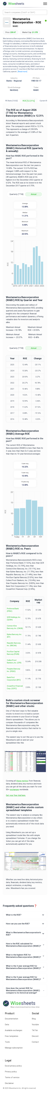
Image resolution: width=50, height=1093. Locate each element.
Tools (7, 1042)
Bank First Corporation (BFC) (14, 678)
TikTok (35, 1030)
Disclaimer (9, 1083)
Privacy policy (11, 1071)
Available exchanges (13, 1030)
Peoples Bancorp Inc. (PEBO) (13, 670)
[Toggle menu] (45, 3)
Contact (35, 1042)
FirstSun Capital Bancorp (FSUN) (13, 653)
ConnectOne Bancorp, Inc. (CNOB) (15, 627)
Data (7, 1024)
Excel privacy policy (13, 1066)
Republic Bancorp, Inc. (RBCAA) (14, 644)
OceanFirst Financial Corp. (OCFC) (15, 687)
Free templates (11, 1036)
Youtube (35, 1024)
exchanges (14, 789)
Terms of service (12, 1077)
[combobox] (25, 12)
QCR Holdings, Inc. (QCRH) (14, 618)
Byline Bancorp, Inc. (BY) (14, 635)
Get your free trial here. (16, 795)
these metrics (22, 781)
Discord (35, 1036)
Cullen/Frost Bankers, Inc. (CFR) (14, 661)
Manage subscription (14, 1048)
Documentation (11, 1019)
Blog (34, 1019)
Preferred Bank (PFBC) (13, 610)
